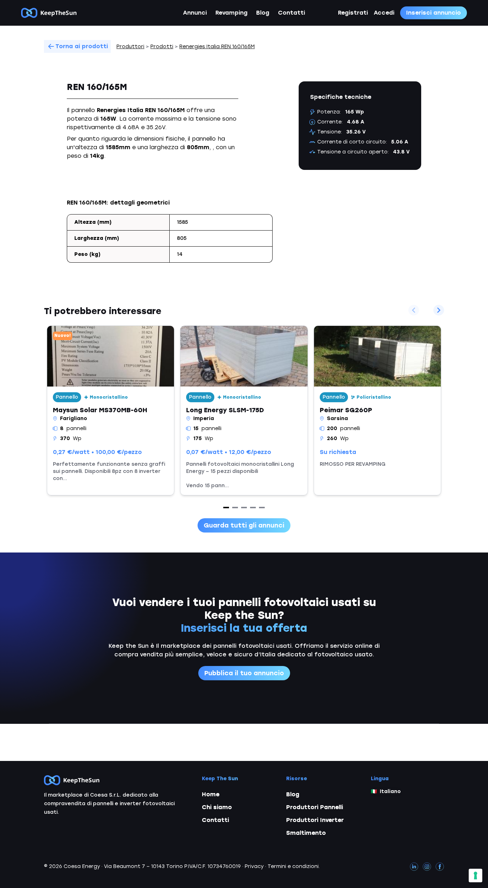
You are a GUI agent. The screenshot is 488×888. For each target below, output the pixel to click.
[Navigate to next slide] (438, 310)
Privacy (254, 866)
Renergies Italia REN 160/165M (217, 47)
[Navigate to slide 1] (226, 507)
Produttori (130, 47)
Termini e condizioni (293, 866)
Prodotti (161, 47)
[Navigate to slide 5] (262, 507)
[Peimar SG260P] (377, 410)
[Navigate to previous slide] (413, 310)
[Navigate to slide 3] (244, 507)
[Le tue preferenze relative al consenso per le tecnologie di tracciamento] (475, 875)
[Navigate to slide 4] (253, 507)
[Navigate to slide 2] (235, 507)
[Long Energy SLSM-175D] (243, 410)
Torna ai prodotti (81, 46)
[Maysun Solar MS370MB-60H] (110, 410)
